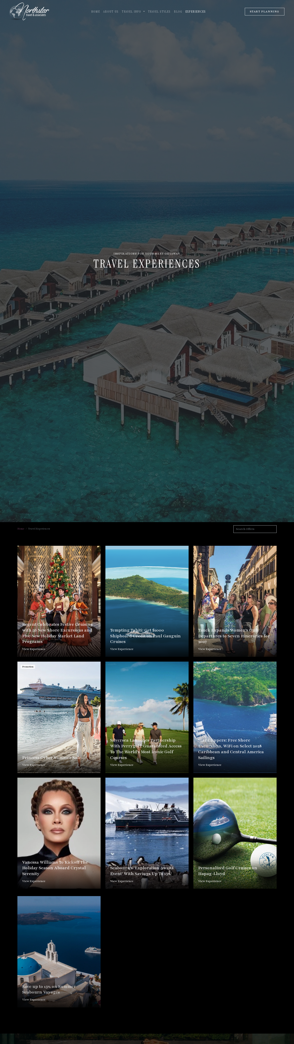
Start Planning (264, 11)
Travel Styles (159, 11)
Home (95, 11)
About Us (111, 11)
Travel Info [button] (132, 11)
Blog (178, 11)
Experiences (195, 11)
